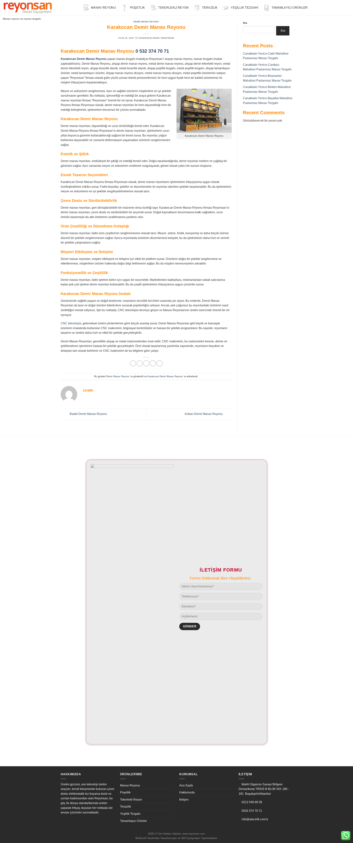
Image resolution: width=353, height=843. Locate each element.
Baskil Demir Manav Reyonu (88, 413)
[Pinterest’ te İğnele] (153, 363)
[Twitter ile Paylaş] (140, 363)
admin (156, 38)
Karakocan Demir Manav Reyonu (165, 376)
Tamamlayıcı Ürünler (290, 7)
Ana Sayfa (186, 785)
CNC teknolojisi (71, 323)
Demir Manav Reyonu (146, 22)
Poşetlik (137, 7)
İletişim (183, 799)
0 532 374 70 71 (152, 51)
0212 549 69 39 (252, 802)
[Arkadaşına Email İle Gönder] (146, 363)
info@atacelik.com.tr (255, 819)
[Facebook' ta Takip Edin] (328, 7)
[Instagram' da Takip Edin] (333, 7)
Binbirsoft (141, 838)
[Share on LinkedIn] (160, 363)
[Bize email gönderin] (343, 7)
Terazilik (210, 7)
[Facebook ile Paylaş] (133, 363)
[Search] (322, 7)
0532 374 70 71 (252, 810)
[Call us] (347, 7)
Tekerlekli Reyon (173, 7)
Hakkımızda (187, 792)
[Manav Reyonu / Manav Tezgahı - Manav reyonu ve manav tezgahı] (39, 7)
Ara (245, 22)
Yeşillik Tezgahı (244, 7)
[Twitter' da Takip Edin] (338, 7)
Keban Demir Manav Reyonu (204, 413)
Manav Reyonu (103, 7)
